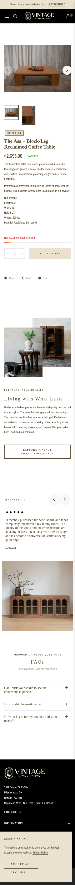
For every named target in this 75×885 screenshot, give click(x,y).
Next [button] (67, 70)
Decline (18, 872)
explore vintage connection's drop (37, 452)
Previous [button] (7, 70)
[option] (37, 68)
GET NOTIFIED (57, 4)
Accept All (21, 864)
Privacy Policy (40, 852)
